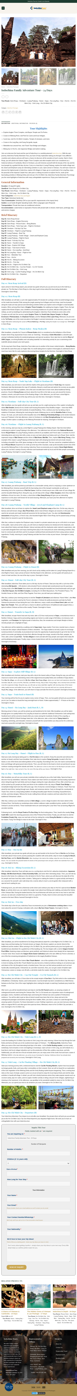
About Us (58, 1344)
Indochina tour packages (22, 196)
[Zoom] (4, 64)
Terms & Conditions (61, 1362)
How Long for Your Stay (17, 1179)
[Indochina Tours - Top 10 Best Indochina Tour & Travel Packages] (38, 8)
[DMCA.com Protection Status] (38, 1393)
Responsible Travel (61, 1351)
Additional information (19, 123)
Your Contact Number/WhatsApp (20, 1217)
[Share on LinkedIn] (20, 112)
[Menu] (3, 8)
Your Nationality (14, 1229)
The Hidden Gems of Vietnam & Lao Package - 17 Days (39, 1313)
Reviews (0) (33, 123)
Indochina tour (57, 153)
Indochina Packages (13, 87)
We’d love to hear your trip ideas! (20, 1239)
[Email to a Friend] (13, 112)
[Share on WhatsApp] (3, 112)
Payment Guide (60, 1354)
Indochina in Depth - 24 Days (64, 1311)
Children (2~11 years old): (17, 1159)
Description (5, 123)
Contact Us (58, 1347)
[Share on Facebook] (6, 112)
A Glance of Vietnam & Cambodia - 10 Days (10, 1313)
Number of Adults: (15, 1149)
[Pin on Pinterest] (16, 112)
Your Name (12, 1195)
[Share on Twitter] (9, 112)
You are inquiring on (16, 1134)
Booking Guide (60, 1358)
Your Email (12, 1205)
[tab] (5, 123)
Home (3, 87)
